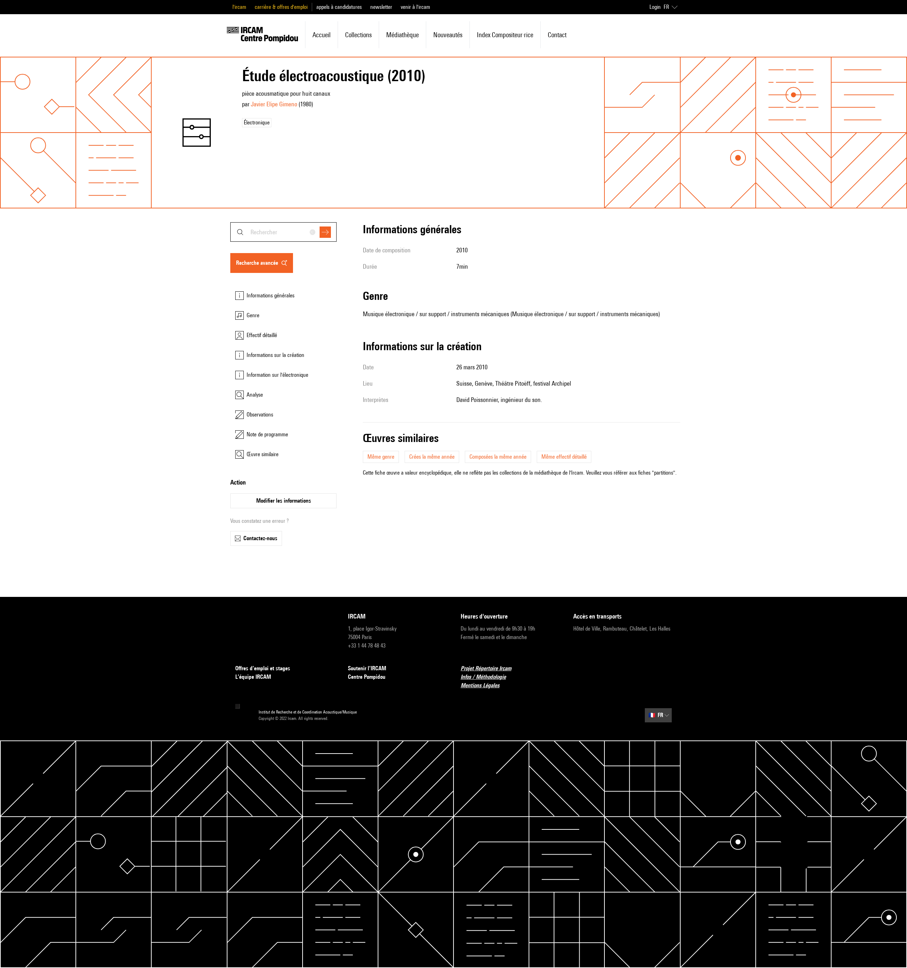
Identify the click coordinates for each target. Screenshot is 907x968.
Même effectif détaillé (564, 456)
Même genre (380, 456)
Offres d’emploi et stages (262, 668)
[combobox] (283, 232)
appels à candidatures (339, 7)
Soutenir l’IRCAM (367, 668)
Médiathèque (402, 35)
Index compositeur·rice (505, 35)
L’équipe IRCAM (253, 676)
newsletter (381, 7)
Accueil (321, 35)
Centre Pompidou (366, 676)
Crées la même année (432, 456)
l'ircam (239, 7)
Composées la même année (497, 456)
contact (557, 35)
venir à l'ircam (415, 7)
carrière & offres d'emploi (281, 7)
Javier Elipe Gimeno (274, 104)
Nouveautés (447, 35)
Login (655, 7)
